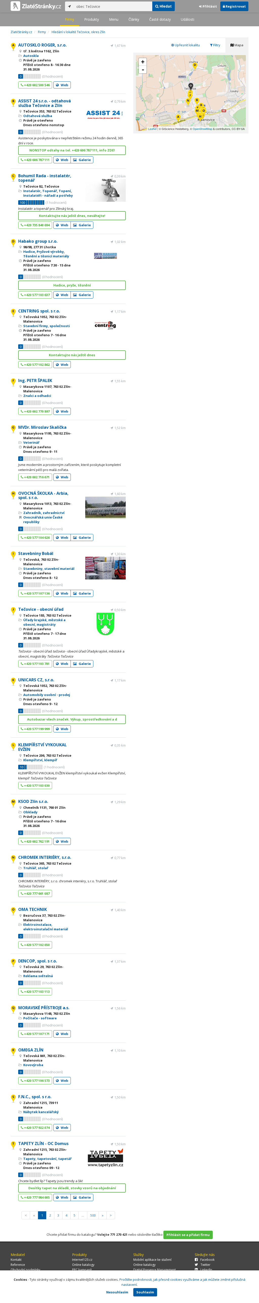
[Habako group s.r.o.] (195, 67)
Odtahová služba (37, 116)
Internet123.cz (82, 1259)
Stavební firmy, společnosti (46, 326)
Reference (18, 1265)
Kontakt (16, 1259)
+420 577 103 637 (36, 295)
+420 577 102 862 (36, 364)
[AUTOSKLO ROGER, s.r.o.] (178, 118)
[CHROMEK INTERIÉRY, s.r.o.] (188, 102)
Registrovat (235, 6)
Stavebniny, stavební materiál (48, 568)
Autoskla (31, 55)
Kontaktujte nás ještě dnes (72, 355)
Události (187, 19)
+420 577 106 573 (36, 1080)
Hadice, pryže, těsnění (72, 285)
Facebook (207, 1259)
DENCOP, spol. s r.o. (37, 961)
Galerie (84, 160)
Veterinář (31, 442)
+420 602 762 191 (36, 841)
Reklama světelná (38, 976)
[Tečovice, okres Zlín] (190, 87)
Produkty (91, 19)
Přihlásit (209, 6)
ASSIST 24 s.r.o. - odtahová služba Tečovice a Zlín (44, 103)
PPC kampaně (82, 1270)
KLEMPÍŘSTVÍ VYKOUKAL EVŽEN (42, 747)
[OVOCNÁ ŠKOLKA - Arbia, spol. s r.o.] (200, 118)
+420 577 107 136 (36, 593)
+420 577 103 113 (36, 991)
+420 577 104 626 (36, 537)
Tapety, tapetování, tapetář (47, 1158)
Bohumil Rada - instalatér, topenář (44, 178)
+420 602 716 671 (36, 477)
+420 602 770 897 (36, 411)
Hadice (29, 251)
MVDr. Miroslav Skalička (42, 427)
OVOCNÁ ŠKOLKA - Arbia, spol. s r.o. (43, 495)
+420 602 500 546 (36, 85)
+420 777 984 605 (36, 1197)
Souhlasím (145, 1292)
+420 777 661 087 (36, 893)
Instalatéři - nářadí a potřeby (48, 195)
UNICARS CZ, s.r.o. (36, 680)
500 (93, 1215)
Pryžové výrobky (50, 251)
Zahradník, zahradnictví (43, 512)
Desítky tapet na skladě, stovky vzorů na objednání (72, 1188)
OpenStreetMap (202, 129)
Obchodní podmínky (25, 1270)
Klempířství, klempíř (40, 760)
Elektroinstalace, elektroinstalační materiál (45, 926)
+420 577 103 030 (36, 785)
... (83, 1215)
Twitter (205, 1265)
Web (64, 85)
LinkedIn (206, 1270)
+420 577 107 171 (36, 1033)
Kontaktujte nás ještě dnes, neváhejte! (72, 215)
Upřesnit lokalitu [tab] (187, 45)
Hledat (165, 6)
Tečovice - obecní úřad (40, 609)
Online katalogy (83, 1265)
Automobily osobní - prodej (46, 694)
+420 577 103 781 (36, 663)
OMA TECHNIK (32, 909)
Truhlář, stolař (35, 868)
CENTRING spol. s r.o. (39, 311)
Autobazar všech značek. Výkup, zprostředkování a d (72, 719)
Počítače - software (40, 1018)
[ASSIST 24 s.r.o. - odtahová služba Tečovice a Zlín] (197, 102)
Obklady (30, 812)
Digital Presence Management (154, 1270)
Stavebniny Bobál (35, 553)
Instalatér (31, 191)
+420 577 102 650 (36, 944)
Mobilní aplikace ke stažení (152, 1259)
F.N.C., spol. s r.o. (34, 1096)
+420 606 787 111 (36, 160)
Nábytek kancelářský (41, 1112)
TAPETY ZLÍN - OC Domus (43, 1143)
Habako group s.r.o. (37, 241)
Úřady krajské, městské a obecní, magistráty (44, 622)
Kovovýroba (33, 1065)
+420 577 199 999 (36, 729)
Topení (65, 191)
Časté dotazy (160, 19)
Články (133, 19)
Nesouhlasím (117, 1292)
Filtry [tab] (216, 45)
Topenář (49, 191)
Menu (113, 19)
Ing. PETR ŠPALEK (35, 380)
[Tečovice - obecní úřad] (190, 97)
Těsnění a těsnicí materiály (46, 256)
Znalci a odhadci (37, 395)
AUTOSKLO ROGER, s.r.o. (42, 45)
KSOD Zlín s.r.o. (33, 801)
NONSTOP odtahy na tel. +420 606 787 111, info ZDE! (72, 150)
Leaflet (152, 129)
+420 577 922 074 (36, 1127)
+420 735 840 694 (36, 225)
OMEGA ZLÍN (31, 1050)
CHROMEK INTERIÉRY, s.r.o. (44, 857)
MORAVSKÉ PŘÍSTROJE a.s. (43, 1007)
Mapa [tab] (238, 45)
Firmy (69, 19)
